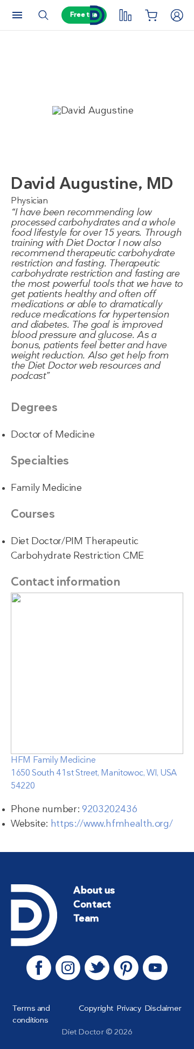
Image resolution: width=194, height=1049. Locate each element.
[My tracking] (125, 15)
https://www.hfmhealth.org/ (112, 824)
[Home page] (97, 15)
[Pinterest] (126, 967)
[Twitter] (97, 967)
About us (94, 891)
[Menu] (17, 15)
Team (86, 919)
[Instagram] (67, 967)
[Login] (177, 15)
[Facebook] (38, 967)
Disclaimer (163, 1008)
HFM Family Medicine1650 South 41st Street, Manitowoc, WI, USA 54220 (94, 773)
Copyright (96, 1008)
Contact (92, 905)
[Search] (43, 15)
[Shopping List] (151, 15)
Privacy (128, 1008)
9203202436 (109, 810)
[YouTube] (155, 967)
